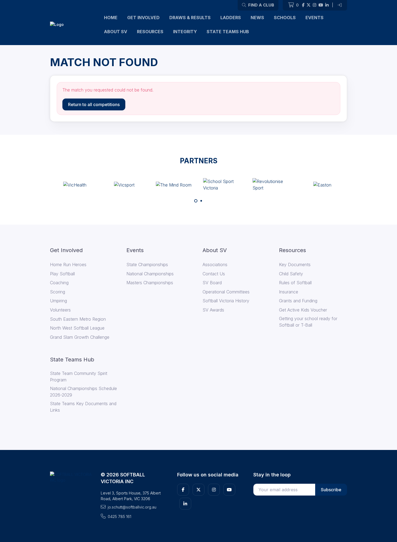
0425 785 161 (119, 516)
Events (314, 17)
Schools (285, 17)
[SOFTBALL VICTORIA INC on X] (309, 5)
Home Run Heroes (68, 264)
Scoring (57, 291)
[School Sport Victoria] (223, 184)
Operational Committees (226, 291)
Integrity (185, 31)
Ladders (230, 17)
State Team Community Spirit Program (78, 376)
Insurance (288, 291)
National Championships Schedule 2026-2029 (83, 392)
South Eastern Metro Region (78, 319)
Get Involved (143, 17)
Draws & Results (190, 17)
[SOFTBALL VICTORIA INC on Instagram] (314, 5)
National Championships (150, 273)
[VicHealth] (74, 184)
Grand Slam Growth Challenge (79, 337)
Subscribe (331, 489)
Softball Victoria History (226, 300)
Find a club (260, 5)
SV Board (212, 282)
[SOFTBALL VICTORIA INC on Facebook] (303, 5)
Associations (215, 264)
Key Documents (295, 264)
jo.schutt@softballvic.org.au (132, 507)
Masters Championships (149, 282)
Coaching (59, 282)
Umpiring (58, 300)
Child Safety (291, 273)
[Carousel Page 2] (201, 200)
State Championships (147, 264)
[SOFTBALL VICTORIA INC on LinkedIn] (327, 5)
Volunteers (60, 310)
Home (110, 17)
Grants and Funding (298, 300)
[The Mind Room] (173, 184)
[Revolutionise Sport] (273, 184)
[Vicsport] (124, 184)
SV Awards (213, 310)
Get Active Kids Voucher (303, 310)
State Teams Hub (228, 31)
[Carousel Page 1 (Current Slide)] (195, 200)
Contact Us (214, 273)
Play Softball (62, 273)
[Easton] (322, 184)
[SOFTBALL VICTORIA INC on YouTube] (320, 5)
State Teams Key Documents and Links (83, 407)
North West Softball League (77, 328)
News (257, 17)
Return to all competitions (94, 104)
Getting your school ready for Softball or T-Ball (308, 322)
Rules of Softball (295, 282)
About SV (115, 31)
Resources (150, 31)
